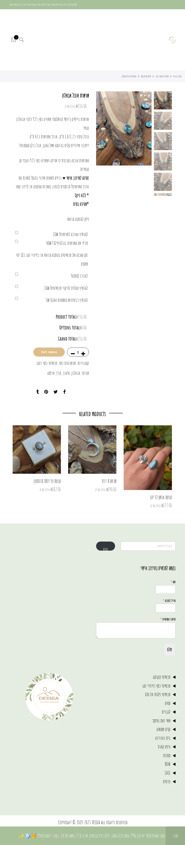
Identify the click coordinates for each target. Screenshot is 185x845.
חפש (105, 548)
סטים (167, 703)
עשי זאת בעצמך (161, 720)
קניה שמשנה (163, 729)
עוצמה (50, 373)
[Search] (22, 40)
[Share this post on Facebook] (64, 392)
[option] (124, 128)
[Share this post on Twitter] (55, 392)
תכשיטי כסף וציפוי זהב (156, 686)
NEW (167, 764)
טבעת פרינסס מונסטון (47, 481)
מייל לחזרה (169, 600)
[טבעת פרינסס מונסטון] (37, 449)
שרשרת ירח (109, 481)
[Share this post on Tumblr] (37, 392)
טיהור (66, 373)
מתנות (166, 755)
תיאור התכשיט (168, 619)
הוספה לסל (49, 352)
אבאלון (76, 373)
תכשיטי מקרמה (161, 677)
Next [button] (103, 128)
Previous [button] (140, 128)
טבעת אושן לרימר (160, 497)
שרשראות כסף (146, 76)
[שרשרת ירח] (92, 449)
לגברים (166, 712)
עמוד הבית (177, 76)
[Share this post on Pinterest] (46, 392)
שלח (169, 649)
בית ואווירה (162, 738)
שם (173, 582)
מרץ (58, 373)
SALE (167, 773)
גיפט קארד (163, 746)
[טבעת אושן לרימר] (148, 457)
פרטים (166, 781)
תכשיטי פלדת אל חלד (157, 694)
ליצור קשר (22, 186)
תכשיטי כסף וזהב (162, 76)
